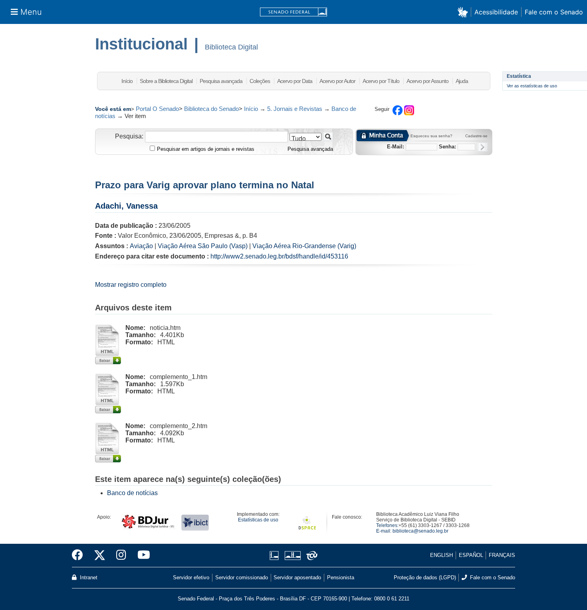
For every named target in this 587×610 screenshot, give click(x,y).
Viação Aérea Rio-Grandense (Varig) (304, 246)
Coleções (260, 81)
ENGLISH (441, 555)
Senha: (447, 147)
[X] (100, 555)
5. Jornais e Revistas (294, 108)
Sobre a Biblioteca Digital (166, 81)
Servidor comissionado (241, 577)
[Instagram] (121, 555)
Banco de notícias (132, 493)
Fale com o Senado (554, 12)
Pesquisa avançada (221, 81)
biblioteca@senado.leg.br (420, 531)
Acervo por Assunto (427, 81)
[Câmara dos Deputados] (276, 555)
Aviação (141, 246)
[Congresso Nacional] (292, 555)
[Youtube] (141, 555)
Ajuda (462, 81)
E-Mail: (395, 147)
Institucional (141, 44)
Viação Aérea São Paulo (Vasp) (203, 246)
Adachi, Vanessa (126, 205)
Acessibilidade (496, 12)
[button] (464, 11)
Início (127, 81)
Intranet (87, 577)
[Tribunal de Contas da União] (310, 555)
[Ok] (482, 147)
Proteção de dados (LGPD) (425, 577)
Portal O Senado (157, 108)
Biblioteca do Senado (211, 108)
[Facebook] (80, 555)
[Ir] (328, 136)
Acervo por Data (294, 81)
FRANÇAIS (502, 555)
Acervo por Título (381, 81)
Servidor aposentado (297, 577)
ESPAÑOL (471, 555)
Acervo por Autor (337, 81)
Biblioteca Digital (231, 47)
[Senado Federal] (293, 12)
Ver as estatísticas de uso (532, 85)
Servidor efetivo (191, 577)
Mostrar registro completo (131, 284)
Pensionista (340, 577)
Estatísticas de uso (258, 520)
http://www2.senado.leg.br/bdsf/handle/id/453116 (279, 256)
